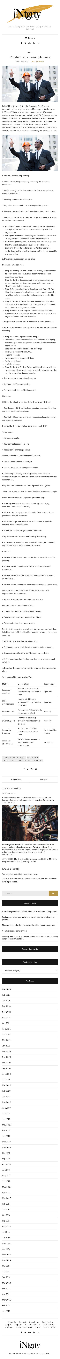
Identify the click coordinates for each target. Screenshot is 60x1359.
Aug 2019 (6, 1108)
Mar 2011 (6, 1300)
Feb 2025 (6, 995)
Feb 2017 (6, 1204)
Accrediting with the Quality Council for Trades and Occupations (29, 911)
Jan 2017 (6, 1209)
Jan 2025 (6, 1000)
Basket (22, 1322)
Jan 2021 (6, 1046)
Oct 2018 (6, 1153)
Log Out (18, 1325)
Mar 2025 (6, 989)
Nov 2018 (6, 1147)
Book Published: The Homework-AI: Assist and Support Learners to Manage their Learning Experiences (28, 798)
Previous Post (16, 779)
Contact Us (47, 1322)
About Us (11, 1322)
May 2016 (6, 1243)
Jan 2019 (6, 1136)
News (30, 52)
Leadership (32, 757)
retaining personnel (12, 760)
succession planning (33, 760)
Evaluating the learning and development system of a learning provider (28, 918)
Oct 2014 (6, 1266)
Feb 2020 (6, 1091)
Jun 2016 (6, 1238)
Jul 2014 (6, 1271)
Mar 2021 (6, 1040)
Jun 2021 (6, 1034)
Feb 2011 (6, 1305)
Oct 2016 (6, 1215)
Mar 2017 (6, 1198)
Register (9, 1327)
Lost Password (32, 1325)
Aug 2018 (6, 1164)
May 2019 (6, 1125)
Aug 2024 (6, 1017)
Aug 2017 (6, 1175)
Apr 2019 (6, 1130)
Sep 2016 (6, 1221)
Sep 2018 (6, 1158)
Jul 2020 (6, 1079)
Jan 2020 (6, 1096)
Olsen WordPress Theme (22, 1353)
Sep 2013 (6, 1277)
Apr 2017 (6, 1192)
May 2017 (6, 1187)
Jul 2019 (6, 1113)
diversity (21, 757)
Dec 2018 (6, 1142)
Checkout (34, 1322)
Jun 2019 (6, 1119)
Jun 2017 (6, 1181)
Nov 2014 (6, 1260)
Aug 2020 (6, 1074)
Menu (31, 38)
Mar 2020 (6, 1085)
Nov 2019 (6, 1102)
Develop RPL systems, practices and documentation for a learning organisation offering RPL (30, 937)
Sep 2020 (6, 1068)
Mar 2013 (6, 1283)
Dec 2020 (6, 1051)
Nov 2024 (6, 1012)
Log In (9, 1325)
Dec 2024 (6, 1006)
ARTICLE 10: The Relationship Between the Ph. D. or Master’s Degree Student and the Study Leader (29, 860)
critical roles (9, 757)
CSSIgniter (45, 1353)
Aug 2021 (6, 1029)
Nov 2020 (6, 1057)
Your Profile (49, 1327)
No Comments (38, 61)
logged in (17, 874)
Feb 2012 (6, 1288)
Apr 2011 (6, 1294)
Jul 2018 (6, 1170)
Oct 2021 (6, 1023)
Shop (38, 1327)
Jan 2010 (6, 1311)
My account (48, 1325)
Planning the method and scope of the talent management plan (28, 925)
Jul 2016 (6, 1232)
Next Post (43, 779)
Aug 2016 (6, 1226)
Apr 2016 (6, 1249)
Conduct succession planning (14, 931)
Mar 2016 (6, 1254)
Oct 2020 (6, 1063)
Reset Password (24, 1327)
